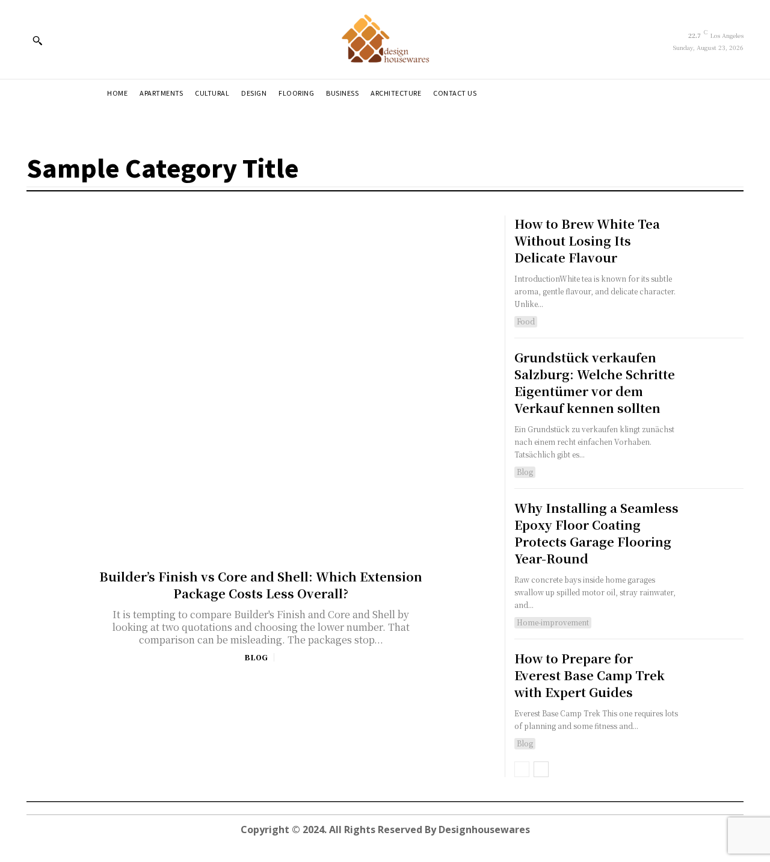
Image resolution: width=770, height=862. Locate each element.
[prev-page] (521, 769)
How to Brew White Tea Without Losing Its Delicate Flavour (587, 240)
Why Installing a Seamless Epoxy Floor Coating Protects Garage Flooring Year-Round (596, 533)
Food (526, 321)
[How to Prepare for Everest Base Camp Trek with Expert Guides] (715, 678)
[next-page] (541, 769)
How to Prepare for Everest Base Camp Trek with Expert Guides (589, 675)
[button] (37, 40)
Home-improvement (553, 622)
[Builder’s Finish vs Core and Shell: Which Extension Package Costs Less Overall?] (261, 380)
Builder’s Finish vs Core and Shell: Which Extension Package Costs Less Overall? (260, 585)
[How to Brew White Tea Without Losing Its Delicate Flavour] (715, 244)
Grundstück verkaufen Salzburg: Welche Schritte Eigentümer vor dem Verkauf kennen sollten (594, 383)
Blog (256, 657)
